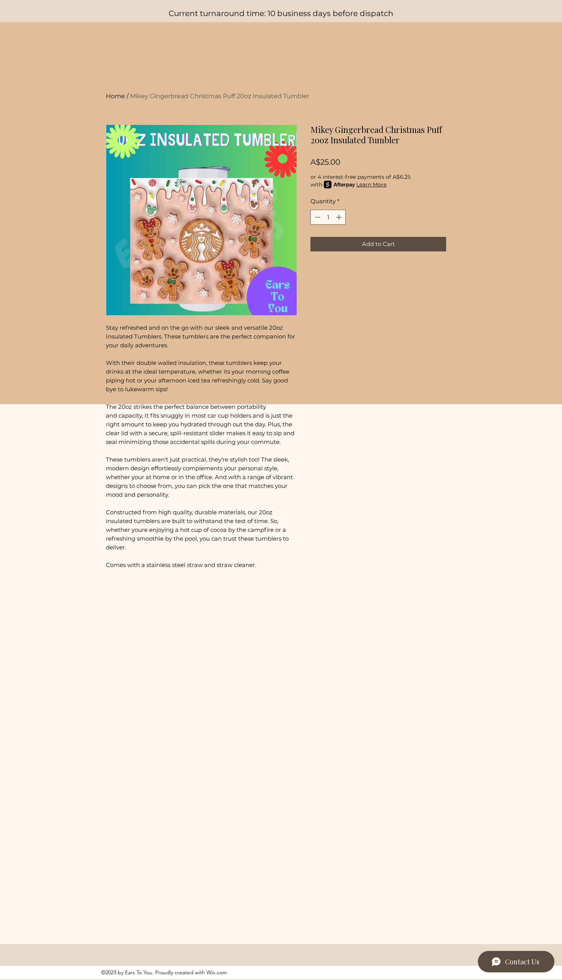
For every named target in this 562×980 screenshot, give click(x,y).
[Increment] (340, 217)
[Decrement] (317, 217)
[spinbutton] (328, 217)
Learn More (371, 184)
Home (115, 96)
